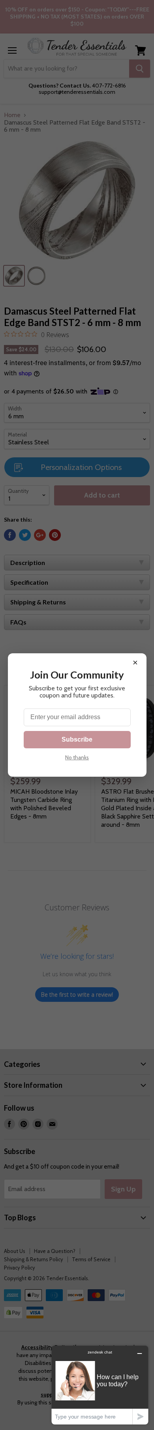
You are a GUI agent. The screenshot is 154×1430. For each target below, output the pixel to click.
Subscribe (77, 739)
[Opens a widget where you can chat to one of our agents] (100, 1384)
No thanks (77, 757)
